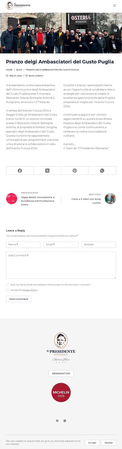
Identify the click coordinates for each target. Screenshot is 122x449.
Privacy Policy (30, 290)
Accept (92, 442)
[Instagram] (65, 421)
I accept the (23, 290)
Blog (32, 76)
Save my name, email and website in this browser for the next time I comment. (50, 284)
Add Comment (18, 255)
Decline (109, 442)
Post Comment (18, 298)
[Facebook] (20, 171)
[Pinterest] (75, 171)
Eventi (39, 76)
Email (50, 244)
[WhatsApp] (102, 171)
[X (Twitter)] (47, 171)
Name (13, 244)
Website (89, 244)
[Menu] (114, 5)
